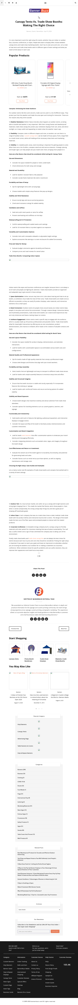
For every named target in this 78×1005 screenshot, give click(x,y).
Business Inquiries (51, 986)
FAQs (47, 961)
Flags (19, 794)
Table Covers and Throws (25, 834)
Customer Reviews (23, 978)
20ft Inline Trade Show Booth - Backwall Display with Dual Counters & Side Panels (22, 84)
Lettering (20, 802)
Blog (18, 989)
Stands (34, 31)
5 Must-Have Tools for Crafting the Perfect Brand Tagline (34, 864)
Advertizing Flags (23, 739)
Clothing (20, 778)
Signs (19, 826)
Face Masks (21, 790)
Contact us (34, 965)
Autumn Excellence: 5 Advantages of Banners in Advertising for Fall (37, 879)
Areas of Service (36, 979)
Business (20, 773)
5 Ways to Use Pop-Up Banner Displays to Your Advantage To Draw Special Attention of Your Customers (37, 868)
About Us (34, 961)
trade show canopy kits (36, 538)
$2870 (25, 97)
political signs (22, 814)
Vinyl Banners (22, 724)
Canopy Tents (22, 731)
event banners (26, 435)
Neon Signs (21, 810)
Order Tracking (22, 961)
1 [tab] (36, 709)
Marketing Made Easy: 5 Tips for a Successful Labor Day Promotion (37, 895)
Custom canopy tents (31, 136)
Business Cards (8, 992)
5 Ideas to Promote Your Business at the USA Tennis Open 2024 (18, 697)
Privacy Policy (35, 968)
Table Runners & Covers (25, 746)
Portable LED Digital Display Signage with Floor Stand (50, 84)
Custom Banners (8, 961)
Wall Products (22, 838)
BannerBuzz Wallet (23, 968)
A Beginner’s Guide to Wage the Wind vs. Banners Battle (60, 696)
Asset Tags (6, 989)
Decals (19, 786)
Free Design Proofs (51, 968)
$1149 (53, 97)
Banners (29, 31)
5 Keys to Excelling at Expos (25, 883)
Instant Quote (49, 983)
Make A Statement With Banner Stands (29, 887)
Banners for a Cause (23, 992)
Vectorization (49, 979)
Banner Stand (7, 968)
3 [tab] (42, 709)
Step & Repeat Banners (25, 753)
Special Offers (21, 982)
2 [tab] (39, 709)
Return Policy (49, 965)
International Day (23, 798)
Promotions (21, 818)
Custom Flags (7, 985)
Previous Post (15, 628)
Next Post (64, 628)
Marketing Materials (24, 806)
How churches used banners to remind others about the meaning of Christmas (39, 697)
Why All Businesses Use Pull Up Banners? (30, 891)
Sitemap (20, 985)
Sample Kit (48, 976)
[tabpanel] (18, 688)
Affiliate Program (36, 976)
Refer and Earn (22, 965)
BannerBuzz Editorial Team (43, 599)
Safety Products (22, 822)
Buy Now (22, 101)
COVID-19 (20, 782)
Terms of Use (35, 972)
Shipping (48, 972)
